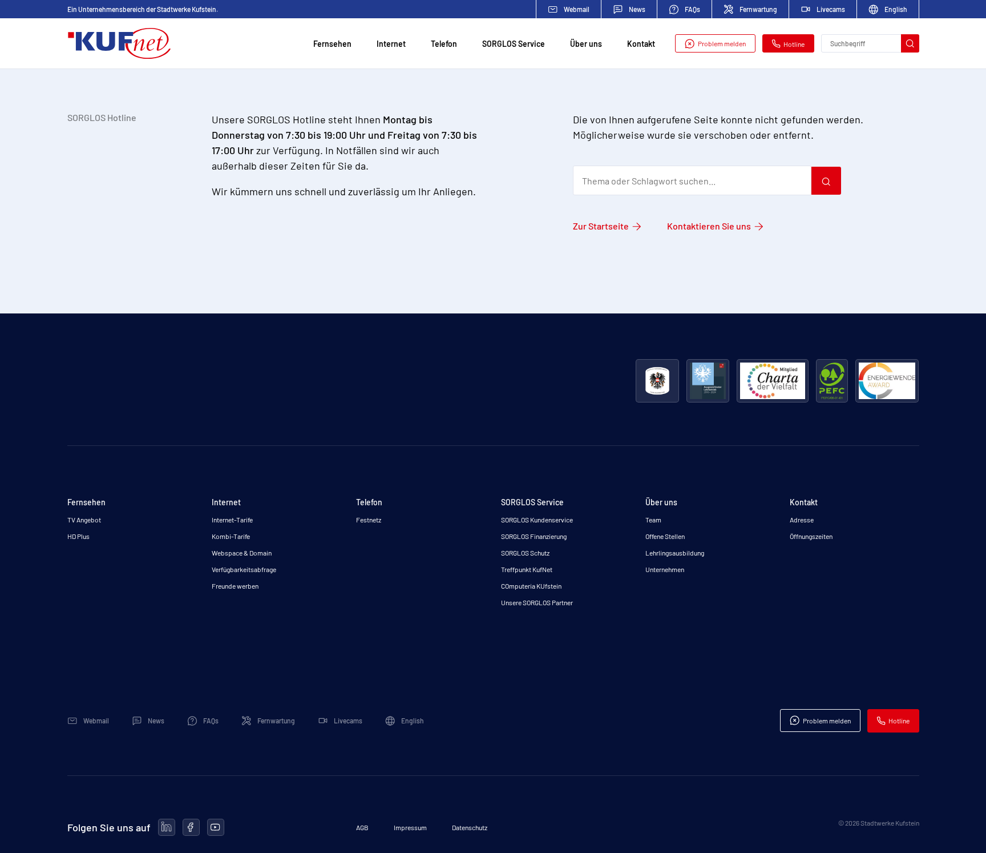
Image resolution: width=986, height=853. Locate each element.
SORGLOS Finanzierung (534, 536)
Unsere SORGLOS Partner (537, 602)
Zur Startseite (601, 225)
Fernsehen (332, 44)
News (637, 9)
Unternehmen (664, 569)
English (895, 9)
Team (653, 520)
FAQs (692, 9)
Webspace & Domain (242, 553)
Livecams (831, 9)
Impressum (410, 827)
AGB (362, 827)
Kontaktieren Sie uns (709, 225)
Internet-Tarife (232, 520)
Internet (391, 44)
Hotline (794, 44)
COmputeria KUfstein (531, 586)
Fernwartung (758, 9)
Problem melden (722, 43)
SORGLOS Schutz (525, 553)
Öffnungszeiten (811, 536)
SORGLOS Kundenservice (537, 520)
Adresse (802, 520)
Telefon (444, 44)
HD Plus (78, 536)
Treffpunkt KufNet (526, 569)
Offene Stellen (665, 536)
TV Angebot (84, 520)
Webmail (576, 9)
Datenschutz (469, 827)
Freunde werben (235, 586)
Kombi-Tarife (231, 536)
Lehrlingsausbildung (674, 553)
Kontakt (641, 44)
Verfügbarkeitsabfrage (244, 569)
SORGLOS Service (513, 44)
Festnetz (368, 520)
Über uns (586, 44)
